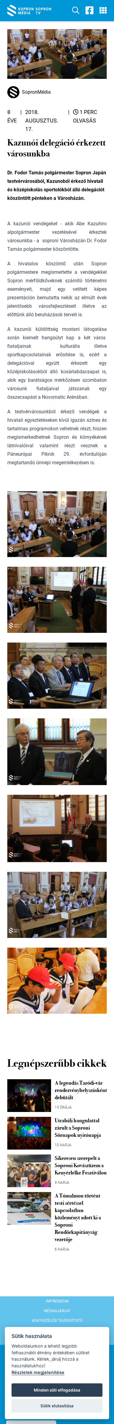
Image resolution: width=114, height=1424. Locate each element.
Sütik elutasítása (57, 1405)
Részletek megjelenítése (38, 1372)
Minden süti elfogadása (57, 1390)
